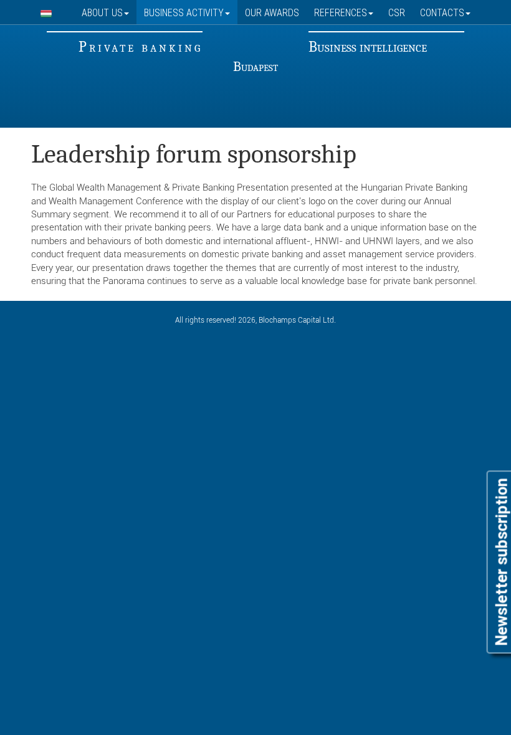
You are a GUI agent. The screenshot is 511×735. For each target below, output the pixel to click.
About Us (102, 12)
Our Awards (272, 12)
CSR (396, 12)
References (340, 12)
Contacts (442, 12)
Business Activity (184, 12)
